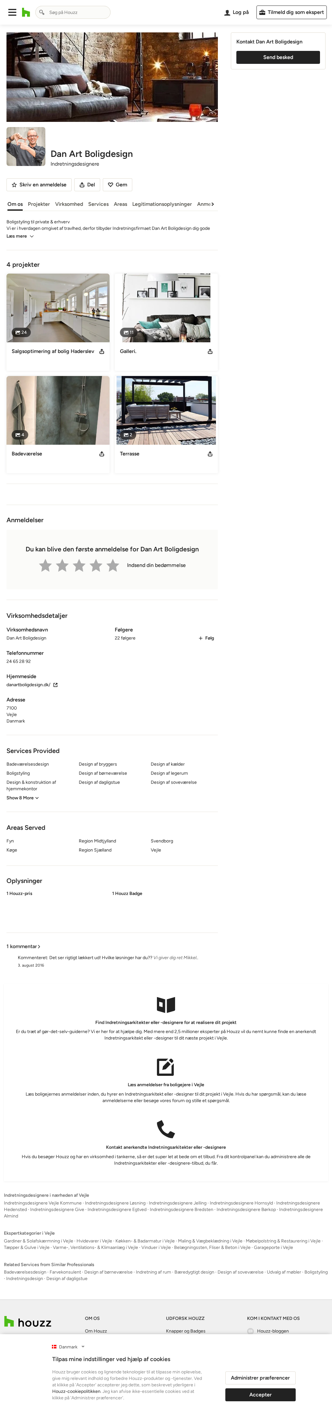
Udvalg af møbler (284, 1272)
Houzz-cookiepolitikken (76, 1391)
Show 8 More (20, 798)
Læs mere (16, 236)
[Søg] (41, 12)
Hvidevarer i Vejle (94, 1241)
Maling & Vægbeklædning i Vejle (210, 1241)
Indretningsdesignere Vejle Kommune (43, 1203)
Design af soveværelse (241, 1272)
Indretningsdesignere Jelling (178, 1203)
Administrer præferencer (260, 1378)
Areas (120, 204)
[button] (12, 12)
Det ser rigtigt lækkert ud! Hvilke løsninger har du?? (100, 957)
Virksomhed (69, 204)
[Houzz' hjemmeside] (26, 12)
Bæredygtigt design (194, 1272)
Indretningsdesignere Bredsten (181, 1209)
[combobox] (73, 12)
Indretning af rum (153, 1272)
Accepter (260, 1395)
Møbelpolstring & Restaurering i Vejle (283, 1241)
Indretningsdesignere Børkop (246, 1209)
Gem (121, 185)
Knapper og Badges (186, 1331)
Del (91, 185)
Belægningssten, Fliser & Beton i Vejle (212, 1247)
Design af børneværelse (108, 1272)
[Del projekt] (101, 351)
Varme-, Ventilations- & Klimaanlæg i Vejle (95, 1247)
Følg (209, 638)
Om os (15, 204)
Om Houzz (96, 1331)
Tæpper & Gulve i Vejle (27, 1247)
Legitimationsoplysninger (162, 204)
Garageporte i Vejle (273, 1247)
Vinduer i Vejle (156, 1247)
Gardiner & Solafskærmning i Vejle (38, 1241)
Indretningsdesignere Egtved (117, 1209)
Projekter (39, 204)
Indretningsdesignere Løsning (115, 1203)
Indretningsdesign (24, 1278)
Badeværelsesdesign (25, 1272)
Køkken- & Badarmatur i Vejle (145, 1241)
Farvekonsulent (65, 1272)
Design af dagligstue (67, 1278)
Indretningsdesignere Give (57, 1209)
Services (98, 204)
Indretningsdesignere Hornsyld (241, 1203)
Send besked (278, 57)
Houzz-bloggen (273, 1331)
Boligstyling (316, 1272)
